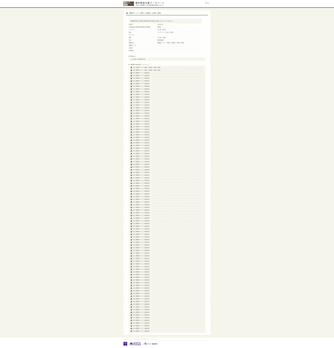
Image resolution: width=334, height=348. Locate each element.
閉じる (207, 3)
